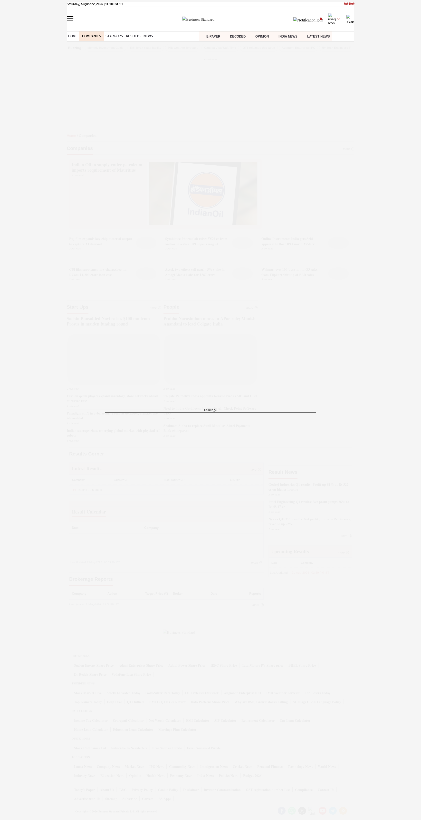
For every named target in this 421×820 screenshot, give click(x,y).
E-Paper (213, 36)
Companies (91, 36)
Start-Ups (114, 36)
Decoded (238, 36)
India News (287, 36)
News (148, 36)
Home (73, 36)
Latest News (318, 36)
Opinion (262, 36)
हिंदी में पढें (349, 4)
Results (133, 36)
